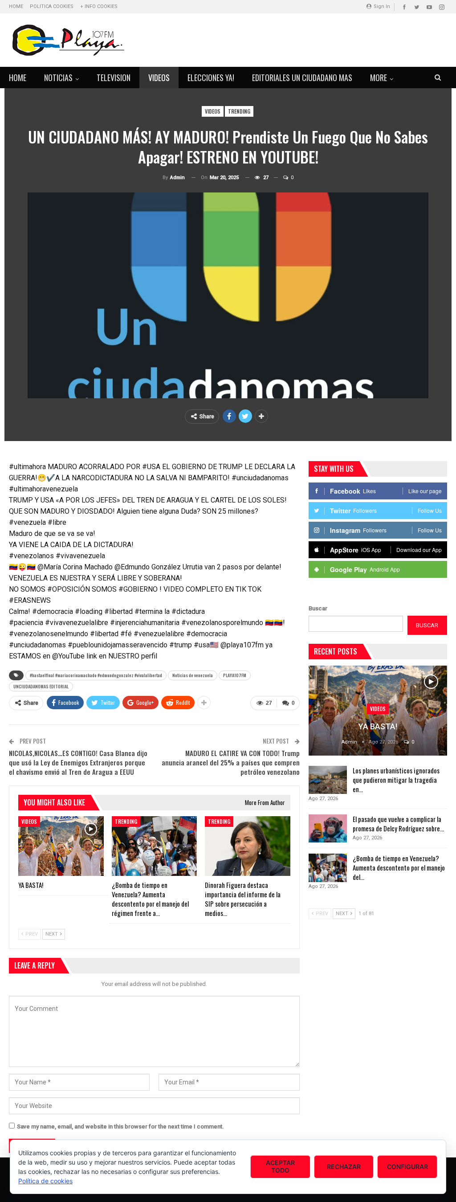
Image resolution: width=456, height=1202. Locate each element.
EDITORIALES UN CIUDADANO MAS (302, 77)
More (378, 77)
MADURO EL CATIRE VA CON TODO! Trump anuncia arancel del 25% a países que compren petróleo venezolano (231, 762)
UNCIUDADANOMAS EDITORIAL (41, 686)
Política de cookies (45, 1181)
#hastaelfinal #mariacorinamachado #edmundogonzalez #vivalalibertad (96, 675)
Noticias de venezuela (192, 675)
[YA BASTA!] (61, 846)
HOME (16, 6)
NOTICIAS (58, 77)
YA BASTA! (377, 726)
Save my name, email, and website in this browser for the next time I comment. (120, 1126)
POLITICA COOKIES (51, 6)
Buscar (318, 608)
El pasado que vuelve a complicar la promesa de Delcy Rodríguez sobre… (398, 823)
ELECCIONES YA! (210, 77)
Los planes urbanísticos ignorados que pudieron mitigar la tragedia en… (396, 779)
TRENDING (239, 111)
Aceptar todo (280, 1166)
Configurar (407, 1166)
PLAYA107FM (234, 675)
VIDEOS (159, 77)
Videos (212, 111)
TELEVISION (113, 77)
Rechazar (344, 1166)
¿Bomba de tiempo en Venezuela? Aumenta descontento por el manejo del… (399, 867)
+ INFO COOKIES (99, 6)
